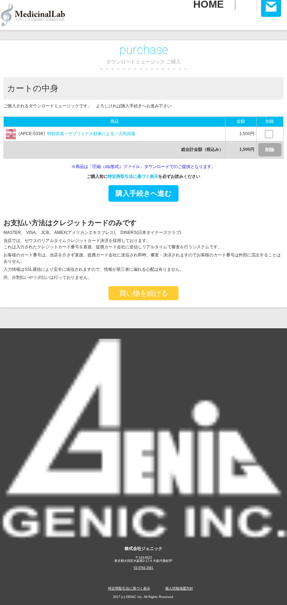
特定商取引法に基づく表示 (133, 176)
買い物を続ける (143, 293)
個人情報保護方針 (179, 588)
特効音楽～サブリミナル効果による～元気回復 (91, 133)
